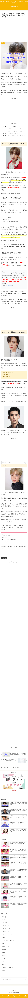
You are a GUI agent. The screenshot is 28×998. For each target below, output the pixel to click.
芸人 (4, 955)
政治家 (4, 949)
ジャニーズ (6, 931)
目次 (12, 123)
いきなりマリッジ (9, 940)
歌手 (4, 952)
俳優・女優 (4, 558)
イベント (4, 917)
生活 (3, 973)
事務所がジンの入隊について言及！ (15, 131)
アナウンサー (6, 925)
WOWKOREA (9, 285)
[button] (25, 979)
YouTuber (5, 922)
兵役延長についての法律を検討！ (14, 129)
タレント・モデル (7, 934)
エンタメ (4, 919)
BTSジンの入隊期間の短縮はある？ (13, 133)
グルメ (3, 958)
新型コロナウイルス (8, 967)
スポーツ (4, 961)
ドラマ (4, 937)
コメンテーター (7, 928)
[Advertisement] (14, 29)
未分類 (3, 970)
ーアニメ (5, 943)
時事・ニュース (6, 964)
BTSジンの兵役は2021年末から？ (12, 126)
